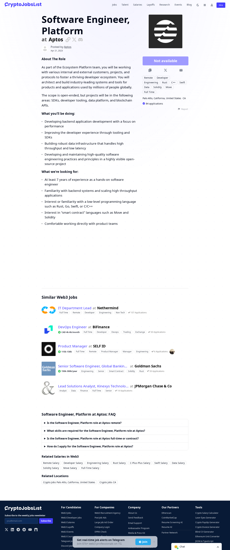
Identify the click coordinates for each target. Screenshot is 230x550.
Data (146, 87)
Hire (221, 5)
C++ (173, 82)
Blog (189, 4)
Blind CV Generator (204, 531)
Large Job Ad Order (104, 522)
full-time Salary (90, 468)
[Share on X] (165, 70)
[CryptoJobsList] (23, 5)
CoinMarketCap (169, 517)
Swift (182, 82)
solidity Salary (51, 468)
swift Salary (161, 462)
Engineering (151, 82)
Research (164, 4)
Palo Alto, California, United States (162, 98)
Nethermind (107, 308)
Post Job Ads (100, 517)
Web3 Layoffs (67, 527)
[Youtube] (30, 530)
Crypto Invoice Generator (207, 527)
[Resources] (204, 5)
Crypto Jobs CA (108, 482)
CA (184, 98)
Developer (162, 77)
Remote (148, 77)
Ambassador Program (138, 528)
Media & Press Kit (136, 533)
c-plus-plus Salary (140, 462)
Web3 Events (67, 531)
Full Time (149, 92)
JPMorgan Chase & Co (153, 386)
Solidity (157, 87)
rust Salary (119, 462)
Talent (125, 4)
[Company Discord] (80, 39)
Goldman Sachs (148, 366)
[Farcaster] (36, 530)
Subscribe (46, 520)
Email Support (135, 523)
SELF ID (99, 346)
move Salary (70, 468)
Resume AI (167, 527)
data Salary (178, 462)
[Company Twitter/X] (74, 39)
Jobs (114, 4)
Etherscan (166, 513)
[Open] (218, 546)
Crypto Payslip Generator (207, 522)
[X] (6, 530)
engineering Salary (98, 462)
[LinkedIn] (12, 530)
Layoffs (151, 4)
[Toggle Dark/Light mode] (197, 5)
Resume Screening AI (172, 522)
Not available (165, 60)
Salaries (137, 4)
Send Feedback (135, 517)
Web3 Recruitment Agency (107, 513)
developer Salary (73, 462)
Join (144, 542)
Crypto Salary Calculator (206, 513)
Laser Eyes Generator (205, 517)
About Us (132, 513)
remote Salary (51, 462)
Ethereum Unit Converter (207, 536)
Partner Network (170, 532)
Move (169, 87)
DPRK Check (101, 531)
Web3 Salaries (68, 522)
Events (178, 4)
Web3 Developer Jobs (71, 517)
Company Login (102, 527)
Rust (164, 82)
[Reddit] (24, 530)
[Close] (154, 542)
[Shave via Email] (180, 70)
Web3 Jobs (66, 513)
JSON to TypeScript (204, 541)
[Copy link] (150, 70)
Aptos (56, 39)
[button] (196, 546)
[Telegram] (18, 530)
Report (184, 109)
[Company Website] (68, 39)
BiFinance (101, 327)
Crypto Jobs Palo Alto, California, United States (69, 482)
